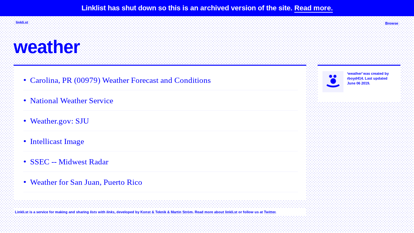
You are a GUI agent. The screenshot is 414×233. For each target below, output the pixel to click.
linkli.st (22, 22)
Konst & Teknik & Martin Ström (166, 212)
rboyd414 (355, 78)
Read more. (313, 8)
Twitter (269, 212)
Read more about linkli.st (216, 212)
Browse (391, 23)
